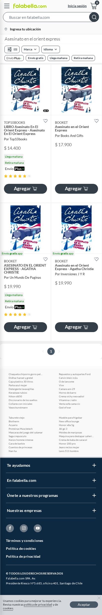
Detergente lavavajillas (21, 388)
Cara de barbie (17, 443)
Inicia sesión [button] (77, 6)
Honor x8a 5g (66, 425)
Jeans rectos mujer (69, 447)
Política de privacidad (23, 556)
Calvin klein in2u (68, 377)
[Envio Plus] (14, 58)
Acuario (13, 425)
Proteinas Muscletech (21, 428)
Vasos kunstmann (18, 407)
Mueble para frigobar (70, 417)
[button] (51, 18)
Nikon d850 (15, 396)
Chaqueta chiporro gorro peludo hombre (26, 374)
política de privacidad (38, 604)
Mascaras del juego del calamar (26, 432)
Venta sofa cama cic (69, 403)
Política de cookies (21, 548)
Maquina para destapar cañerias (76, 436)
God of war (65, 407)
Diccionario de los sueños (23, 400)
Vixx (61, 385)
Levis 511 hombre (68, 450)
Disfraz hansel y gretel (21, 377)
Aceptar (84, 604)
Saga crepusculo (17, 436)
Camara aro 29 (67, 388)
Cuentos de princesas (20, 447)
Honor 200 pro (67, 443)
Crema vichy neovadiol (71, 396)
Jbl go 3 (63, 428)
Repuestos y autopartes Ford (75, 374)
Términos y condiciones (24, 540)
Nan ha (13, 450)
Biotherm (14, 421)
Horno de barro (67, 392)
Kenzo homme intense (21, 439)
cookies (8, 608)
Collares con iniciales (20, 403)
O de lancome (66, 381)
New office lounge (69, 421)
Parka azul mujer (18, 385)
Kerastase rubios (18, 392)
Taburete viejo (17, 417)
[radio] (6, 176)
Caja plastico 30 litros (21, 381)
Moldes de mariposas (70, 432)
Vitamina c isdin (68, 400)
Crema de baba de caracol (73, 439)
